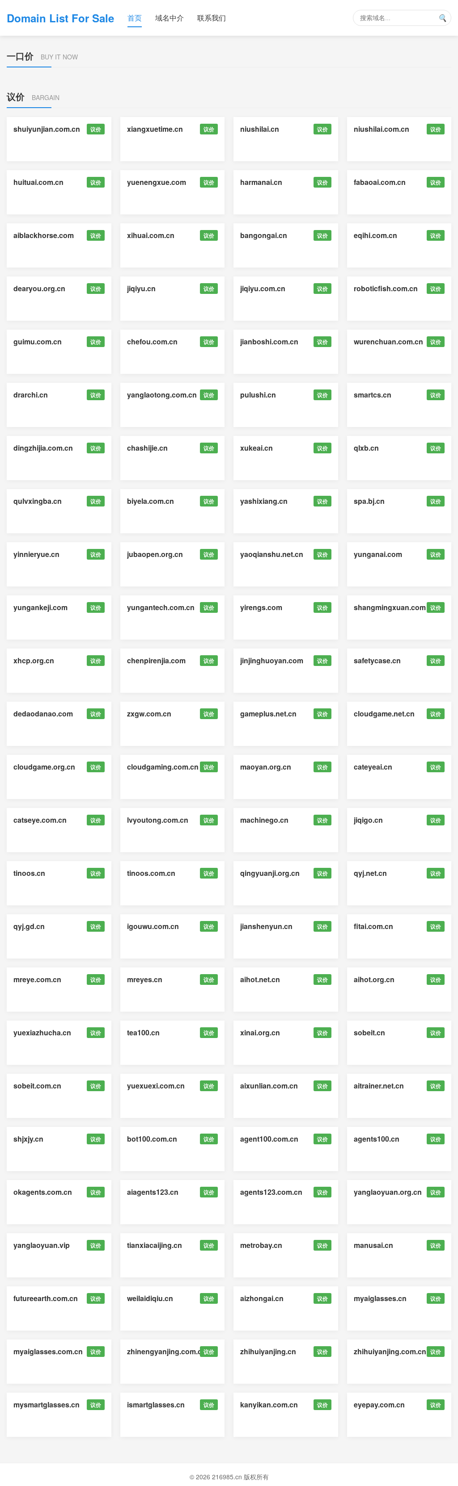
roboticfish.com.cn (386, 288)
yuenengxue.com (156, 182)
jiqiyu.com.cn (262, 288)
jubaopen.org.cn (155, 554)
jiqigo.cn (368, 820)
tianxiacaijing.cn (154, 1245)
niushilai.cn (259, 129)
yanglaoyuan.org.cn (388, 1192)
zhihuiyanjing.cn (268, 1351)
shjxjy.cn (28, 1139)
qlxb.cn (366, 448)
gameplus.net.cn (268, 713)
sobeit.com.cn (37, 1085)
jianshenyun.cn (266, 926)
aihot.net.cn (260, 979)
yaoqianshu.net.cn (271, 554)
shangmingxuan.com (390, 607)
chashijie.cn (147, 448)
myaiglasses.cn (380, 1298)
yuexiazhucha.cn (42, 1032)
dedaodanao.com (43, 713)
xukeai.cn (256, 448)
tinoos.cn (29, 873)
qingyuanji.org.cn (270, 873)
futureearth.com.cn (45, 1298)
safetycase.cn (377, 660)
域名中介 (169, 18)
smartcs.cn (372, 394)
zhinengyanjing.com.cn (166, 1351)
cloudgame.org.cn (44, 767)
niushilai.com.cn (381, 129)
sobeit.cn (369, 1032)
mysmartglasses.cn (46, 1404)
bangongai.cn (263, 235)
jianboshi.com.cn (269, 341)
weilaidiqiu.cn (150, 1298)
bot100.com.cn (152, 1139)
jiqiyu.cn (141, 288)
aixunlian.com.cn (269, 1085)
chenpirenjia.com (156, 660)
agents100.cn (376, 1139)
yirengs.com (261, 607)
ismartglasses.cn (156, 1404)
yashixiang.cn (264, 501)
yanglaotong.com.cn (162, 394)
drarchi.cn (30, 394)
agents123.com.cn (271, 1192)
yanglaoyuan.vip (41, 1245)
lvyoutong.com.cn (157, 820)
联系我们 (211, 18)
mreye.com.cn (37, 979)
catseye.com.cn (40, 820)
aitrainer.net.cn (379, 1085)
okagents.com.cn (42, 1192)
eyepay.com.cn (379, 1404)
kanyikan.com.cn (269, 1404)
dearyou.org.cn (39, 288)
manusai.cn (373, 1245)
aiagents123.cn (152, 1192)
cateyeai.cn (373, 767)
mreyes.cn (144, 979)
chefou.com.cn (152, 341)
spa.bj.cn (369, 501)
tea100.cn (143, 1032)
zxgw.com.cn (149, 713)
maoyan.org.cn (265, 767)
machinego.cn (264, 820)
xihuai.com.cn (150, 235)
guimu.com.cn (37, 341)
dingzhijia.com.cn (43, 448)
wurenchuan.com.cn (388, 341)
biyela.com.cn (150, 501)
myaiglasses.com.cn (48, 1351)
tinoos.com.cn (151, 873)
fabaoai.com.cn (380, 182)
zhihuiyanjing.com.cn (390, 1351)
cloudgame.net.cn (384, 713)
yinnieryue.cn (36, 554)
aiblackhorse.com (43, 235)
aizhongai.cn (262, 1298)
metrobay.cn (261, 1245)
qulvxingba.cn (37, 501)
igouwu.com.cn (153, 926)
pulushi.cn (258, 394)
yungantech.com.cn (161, 607)
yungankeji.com (40, 607)
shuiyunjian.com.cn (46, 129)
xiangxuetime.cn (155, 129)
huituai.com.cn (38, 182)
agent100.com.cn (269, 1139)
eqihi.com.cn (375, 235)
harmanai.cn (261, 182)
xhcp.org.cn (33, 660)
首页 (134, 18)
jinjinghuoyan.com (271, 660)
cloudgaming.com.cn (163, 767)
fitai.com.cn (373, 926)
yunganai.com (378, 554)
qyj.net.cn (370, 873)
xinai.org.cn (260, 1032)
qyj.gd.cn (29, 926)
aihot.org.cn (374, 979)
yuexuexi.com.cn (156, 1085)
